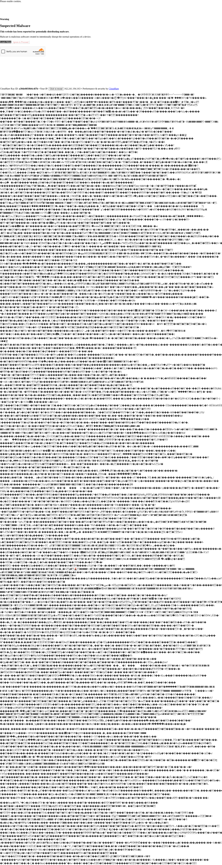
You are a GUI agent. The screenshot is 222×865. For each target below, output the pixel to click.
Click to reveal (56, 89)
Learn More (5, 42)
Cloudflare (114, 88)
